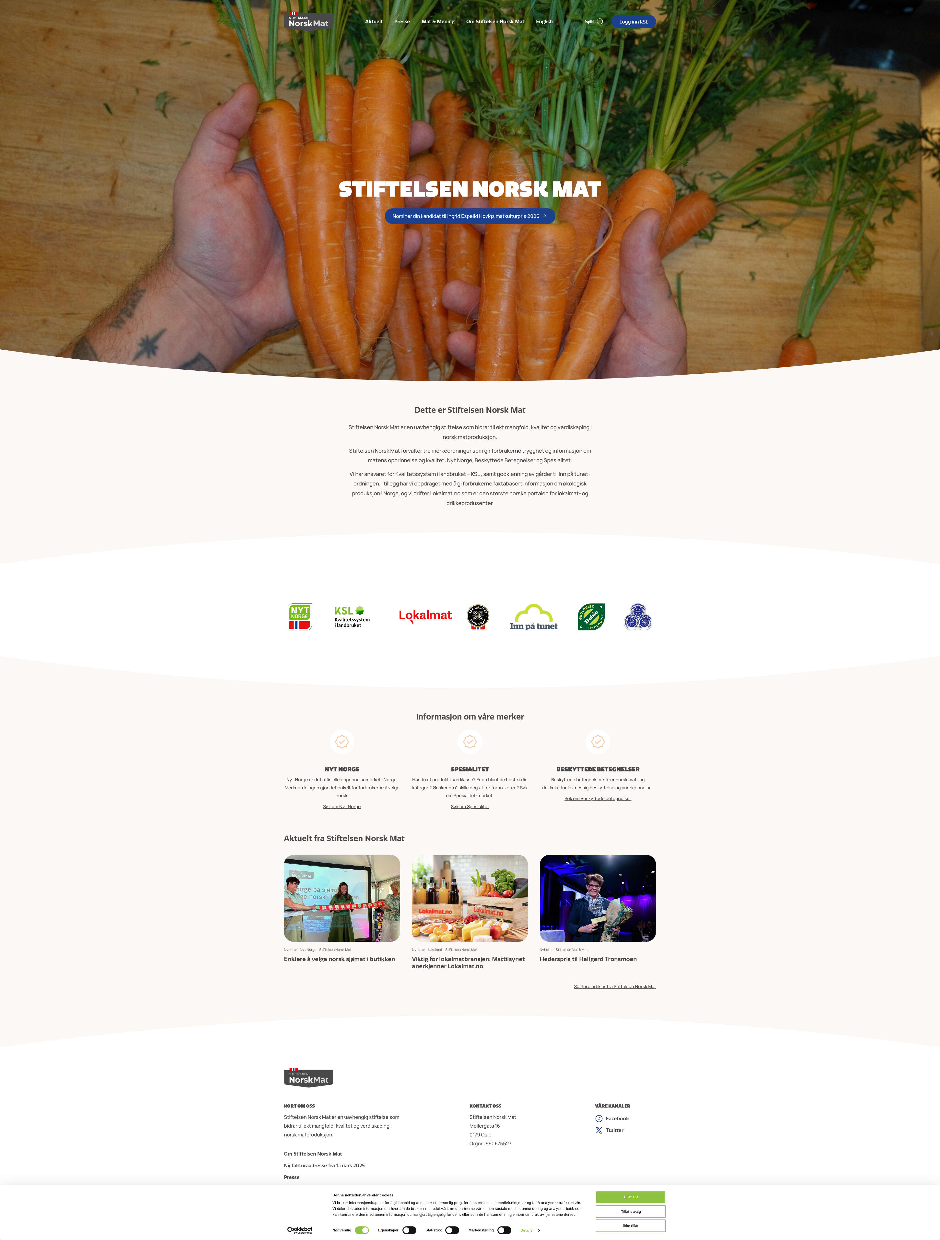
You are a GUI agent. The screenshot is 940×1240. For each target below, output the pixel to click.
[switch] (409, 1230)
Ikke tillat (630, 1226)
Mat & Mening (438, 21)
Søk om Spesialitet (470, 806)
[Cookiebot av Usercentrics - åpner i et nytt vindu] (300, 1230)
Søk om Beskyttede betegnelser (597, 798)
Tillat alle (630, 1197)
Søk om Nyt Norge (342, 806)
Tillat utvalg (631, 1211)
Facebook (617, 1119)
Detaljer (527, 1230)
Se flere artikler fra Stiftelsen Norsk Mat (615, 986)
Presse (402, 21)
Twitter (614, 1130)
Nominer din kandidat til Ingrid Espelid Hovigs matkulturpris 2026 (466, 216)
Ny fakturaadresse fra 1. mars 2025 (324, 1166)
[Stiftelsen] (308, 21)
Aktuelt (374, 21)
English (544, 21)
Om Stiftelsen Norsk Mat (495, 21)
